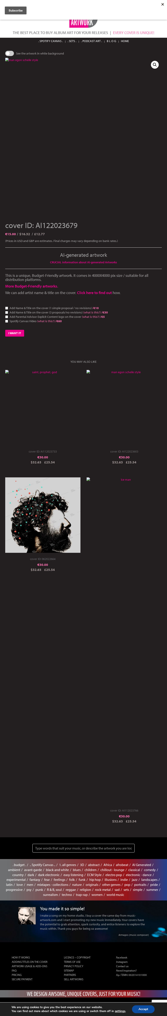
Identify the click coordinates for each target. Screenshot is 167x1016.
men (30, 884)
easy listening (73, 875)
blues (77, 870)
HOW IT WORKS (21, 957)
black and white (57, 870)
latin (9, 884)
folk (72, 879)
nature (77, 884)
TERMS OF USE (72, 961)
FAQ (14, 970)
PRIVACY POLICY (73, 966)
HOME (125, 41)
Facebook (121, 957)
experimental (16, 879)
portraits (140, 884)
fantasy (35, 879)
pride (154, 884)
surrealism (50, 894)
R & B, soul (54, 889)
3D (82, 865)
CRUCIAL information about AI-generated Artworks (83, 262)
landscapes (149, 879)
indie (124, 879)
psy (29, 889)
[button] (155, 65)
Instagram (122, 961)
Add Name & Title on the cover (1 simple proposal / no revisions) (54, 308)
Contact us (122, 966)
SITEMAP (69, 970)
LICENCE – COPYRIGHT (77, 957)
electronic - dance (139, 875)
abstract (94, 865)
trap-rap (82, 894)
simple (137, 889)
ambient (14, 870)
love (20, 884)
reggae (71, 889)
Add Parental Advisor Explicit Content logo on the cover (57, 317)
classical (134, 870)
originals (92, 884)
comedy (150, 870)
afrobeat (122, 865)
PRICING (17, 975)
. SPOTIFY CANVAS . (50, 41)
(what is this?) (92, 312)
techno (67, 894)
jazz (134, 879)
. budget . (19, 865)
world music (115, 894)
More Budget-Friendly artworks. (31, 286)
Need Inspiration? (126, 970)
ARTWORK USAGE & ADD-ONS (29, 966)
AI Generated (141, 865)
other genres (111, 884)
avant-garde (33, 870)
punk (39, 889)
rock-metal (103, 889)
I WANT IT (14, 333)
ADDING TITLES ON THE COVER (29, 961)
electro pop (113, 875)
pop (127, 884)
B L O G (111, 41)
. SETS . (72, 41)
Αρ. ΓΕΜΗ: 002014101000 (131, 975)
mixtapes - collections (52, 884)
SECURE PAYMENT (22, 979)
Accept (143, 1009)
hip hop (95, 879)
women (97, 894)
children (91, 870)
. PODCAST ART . (91, 41)
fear (47, 879)
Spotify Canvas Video (36, 321)
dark (31, 875)
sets (126, 889)
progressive (14, 889)
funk (82, 879)
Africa (108, 865)
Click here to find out (95, 292)
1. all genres (67, 865)
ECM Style (94, 875)
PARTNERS (70, 975)
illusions (111, 879)
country (18, 875)
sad (117, 889)
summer (152, 889)
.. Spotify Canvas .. (42, 865)
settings (120, 1011)
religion (85, 889)
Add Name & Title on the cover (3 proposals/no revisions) (59, 312)
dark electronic (49, 875)
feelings (59, 879)
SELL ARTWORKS (73, 979)
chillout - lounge (112, 870)
